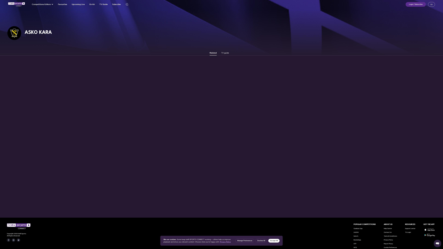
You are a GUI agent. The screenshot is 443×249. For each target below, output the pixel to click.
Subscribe (116, 4)
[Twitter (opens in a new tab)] (18, 240)
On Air (92, 4)
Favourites (62, 4)
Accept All (274, 241)
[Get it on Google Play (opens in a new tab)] (429, 235)
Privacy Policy (225, 242)
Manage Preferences (244, 241)
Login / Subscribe (416, 4)
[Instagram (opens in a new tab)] (13, 240)
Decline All (261, 241)
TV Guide (103, 4)
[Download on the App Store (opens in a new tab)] (429, 229)
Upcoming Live (78, 4)
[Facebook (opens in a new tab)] (8, 240)
